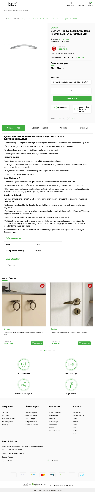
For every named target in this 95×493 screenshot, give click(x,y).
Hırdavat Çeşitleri (7, 422)
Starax (75, 418)
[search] (91, 10)
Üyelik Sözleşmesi (31, 415)
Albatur (75, 422)
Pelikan (75, 431)
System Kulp (77, 412)
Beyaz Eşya (5, 425)
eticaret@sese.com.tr (16, 453)
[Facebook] (3, 460)
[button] (40, 350)
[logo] (12, 4)
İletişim (51, 428)
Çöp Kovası (5, 415)
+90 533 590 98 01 (15, 450)
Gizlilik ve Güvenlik (31, 425)
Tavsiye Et (83, 128)
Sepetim (52, 418)
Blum (74, 428)
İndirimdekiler (53, 415)
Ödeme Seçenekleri (40, 128)
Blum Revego (53, 422)
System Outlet (28, 19)
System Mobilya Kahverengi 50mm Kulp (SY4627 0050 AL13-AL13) (24, 333)
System (54, 28)
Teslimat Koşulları (31, 412)
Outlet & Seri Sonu (15, 19)
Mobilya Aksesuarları (8, 418)
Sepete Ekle (72, 98)
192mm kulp (11, 265)
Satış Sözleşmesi (31, 422)
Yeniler (75, 434)
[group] (24, 47)
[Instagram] (48, 460)
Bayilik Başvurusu (55, 431)
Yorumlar (63, 128)
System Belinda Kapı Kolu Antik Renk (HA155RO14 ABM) (69, 332)
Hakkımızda (53, 425)
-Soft (35, 490)
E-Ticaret (41, 490)
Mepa (74, 437)
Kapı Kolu (5, 412)
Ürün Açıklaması (13, 128)
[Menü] (3, 4)
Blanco (75, 425)
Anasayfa (4, 19)
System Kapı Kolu (78, 415)
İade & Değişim (30, 418)
